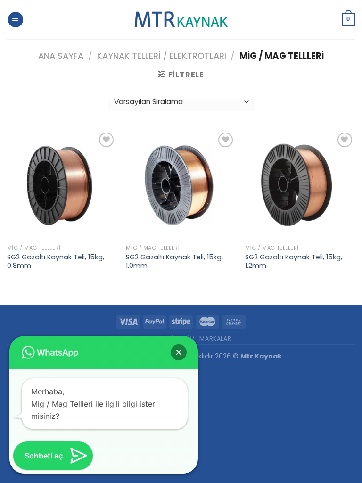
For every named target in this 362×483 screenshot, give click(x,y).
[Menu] (15, 19)
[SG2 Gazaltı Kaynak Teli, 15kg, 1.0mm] (181, 185)
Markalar (215, 338)
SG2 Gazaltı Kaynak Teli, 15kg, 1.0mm (174, 261)
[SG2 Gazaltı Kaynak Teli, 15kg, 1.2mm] (300, 185)
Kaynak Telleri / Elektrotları (161, 56)
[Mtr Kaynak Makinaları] (181, 20)
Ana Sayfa (60, 56)
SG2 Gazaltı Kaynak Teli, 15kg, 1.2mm (293, 261)
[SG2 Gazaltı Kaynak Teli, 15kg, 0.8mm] (62, 185)
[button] (179, 352)
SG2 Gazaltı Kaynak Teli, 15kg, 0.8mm (55, 261)
